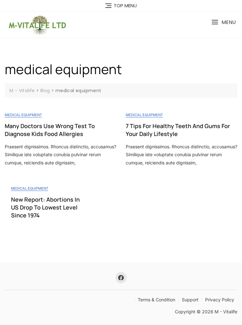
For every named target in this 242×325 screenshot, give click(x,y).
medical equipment (23, 115)
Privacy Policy (219, 299)
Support (190, 299)
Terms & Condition (156, 299)
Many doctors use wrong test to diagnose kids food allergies (50, 130)
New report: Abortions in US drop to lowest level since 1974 (45, 207)
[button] (223, 22)
